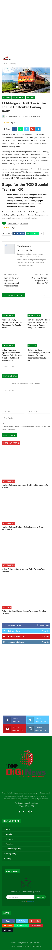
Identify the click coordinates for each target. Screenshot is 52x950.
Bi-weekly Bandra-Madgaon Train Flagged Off (39, 280)
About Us (9, 834)
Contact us (9, 839)
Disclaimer (9, 844)
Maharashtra (18, 97)
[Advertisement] (26, 27)
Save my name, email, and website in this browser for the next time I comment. (26, 428)
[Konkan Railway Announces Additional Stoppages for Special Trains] (13, 309)
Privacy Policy (11, 854)
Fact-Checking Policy (13, 849)
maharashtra (24, 223)
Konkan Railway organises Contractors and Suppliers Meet (11, 281)
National (30, 97)
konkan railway (12, 223)
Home (8, 829)
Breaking (7, 97)
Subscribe (40, 897)
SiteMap (8, 858)
